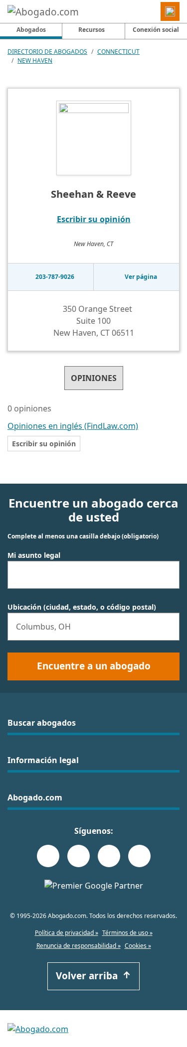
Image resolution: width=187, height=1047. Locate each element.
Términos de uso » (127, 932)
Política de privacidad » (66, 932)
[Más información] (57, 409)
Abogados (39, 29)
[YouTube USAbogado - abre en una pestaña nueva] (139, 856)
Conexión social (156, 29)
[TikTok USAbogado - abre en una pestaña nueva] (109, 856)
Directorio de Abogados (47, 51)
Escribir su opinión (94, 219)
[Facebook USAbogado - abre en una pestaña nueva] (48, 856)
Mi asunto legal (33, 555)
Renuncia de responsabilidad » (78, 945)
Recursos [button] (91, 29)
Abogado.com (34, 797)
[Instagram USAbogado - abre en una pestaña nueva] (78, 856)
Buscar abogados (41, 722)
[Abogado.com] (43, 11)
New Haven (34, 60)
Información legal (43, 760)
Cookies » (138, 945)
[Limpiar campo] (168, 575)
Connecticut (118, 51)
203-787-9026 (54, 276)
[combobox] (93, 575)
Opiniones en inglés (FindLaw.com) (72, 425)
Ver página (141, 276)
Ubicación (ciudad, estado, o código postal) (81, 607)
